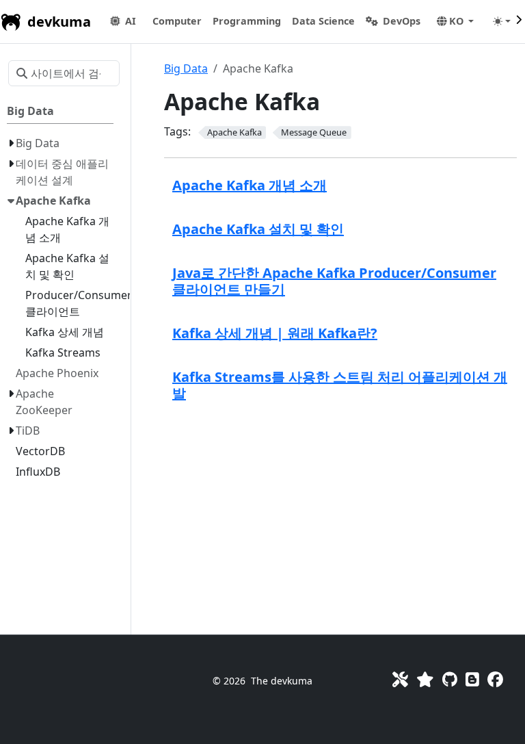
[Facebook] (495, 679)
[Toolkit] (400, 679)
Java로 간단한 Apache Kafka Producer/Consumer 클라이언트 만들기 (334, 281)
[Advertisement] (340, 517)
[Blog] (472, 679)
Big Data (186, 68)
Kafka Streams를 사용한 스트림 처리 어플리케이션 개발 (339, 385)
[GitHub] (449, 679)
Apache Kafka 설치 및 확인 (258, 229)
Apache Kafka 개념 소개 (249, 185)
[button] (177, 21)
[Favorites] (425, 679)
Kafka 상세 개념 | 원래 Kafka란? (274, 333)
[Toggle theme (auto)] (501, 21)
